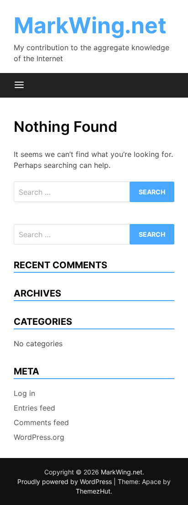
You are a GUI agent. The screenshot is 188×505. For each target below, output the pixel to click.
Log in (24, 393)
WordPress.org (39, 437)
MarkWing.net (90, 25)
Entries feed (34, 407)
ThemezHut (93, 491)
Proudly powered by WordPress (65, 481)
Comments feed (41, 422)
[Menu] (19, 85)
